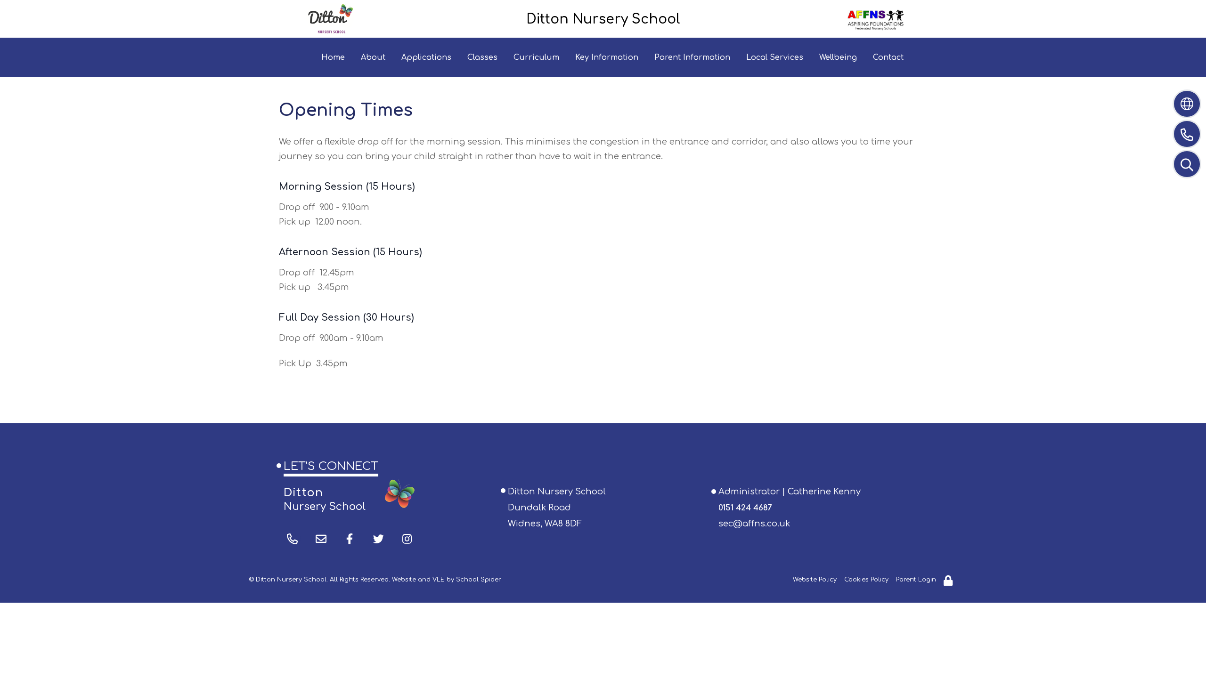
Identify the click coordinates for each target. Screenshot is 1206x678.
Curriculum (536, 57)
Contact (888, 57)
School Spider (478, 579)
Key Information (606, 57)
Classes (482, 57)
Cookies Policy (866, 579)
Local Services (774, 57)
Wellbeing (838, 57)
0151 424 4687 (745, 507)
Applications (426, 57)
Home (333, 57)
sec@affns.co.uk (754, 523)
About (373, 57)
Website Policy (815, 579)
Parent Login (916, 579)
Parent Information (692, 57)
